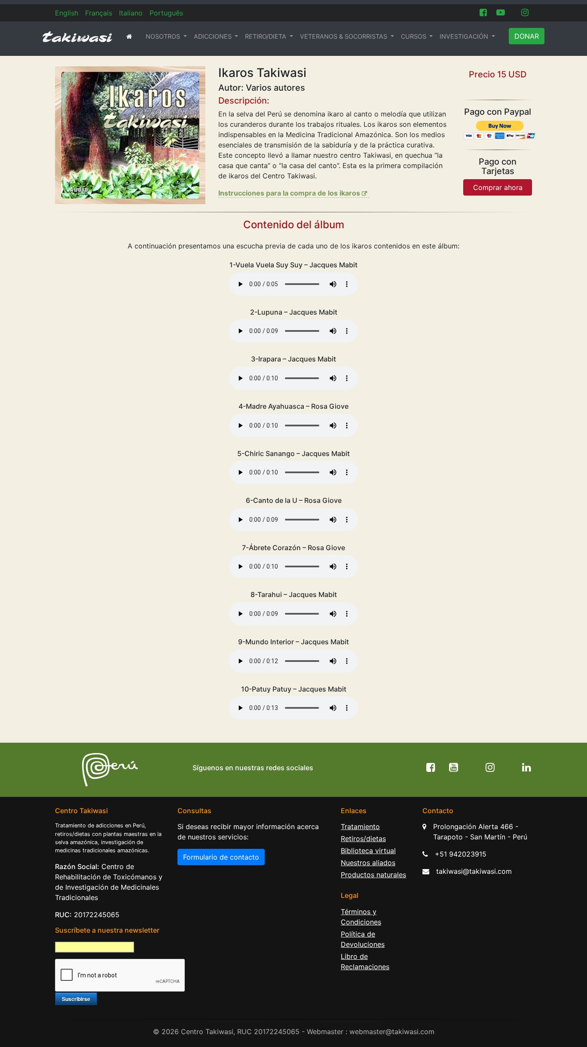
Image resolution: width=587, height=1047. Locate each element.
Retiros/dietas (363, 838)
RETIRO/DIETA (266, 36)
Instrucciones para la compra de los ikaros (289, 193)
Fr (98, 13)
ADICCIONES (213, 36)
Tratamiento (360, 826)
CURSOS (414, 36)
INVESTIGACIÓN (465, 36)
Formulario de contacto (221, 857)
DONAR (526, 36)
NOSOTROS (164, 36)
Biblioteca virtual (368, 850)
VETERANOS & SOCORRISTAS (344, 36)
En (66, 13)
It (131, 13)
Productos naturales (373, 874)
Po (166, 13)
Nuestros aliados (368, 862)
